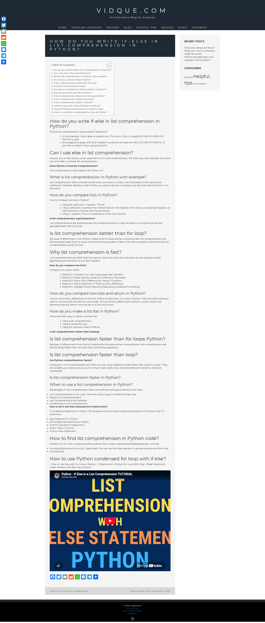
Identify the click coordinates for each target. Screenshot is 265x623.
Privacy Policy (132, 608)
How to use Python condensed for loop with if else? (80, 112)
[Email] (4, 31)
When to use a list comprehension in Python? (77, 105)
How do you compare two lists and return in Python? (79, 89)
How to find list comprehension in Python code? (78, 109)
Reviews (112, 27)
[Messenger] (4, 50)
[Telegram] (4, 56)
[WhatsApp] (4, 43)
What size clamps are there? (199, 47)
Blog (128, 27)
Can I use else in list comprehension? (72, 73)
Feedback (199, 27)
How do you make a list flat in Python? (73, 92)
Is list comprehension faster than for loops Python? (79, 96)
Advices (167, 27)
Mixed (182, 27)
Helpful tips (146, 27)
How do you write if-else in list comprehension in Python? (82, 70)
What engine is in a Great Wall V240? (151, 591)
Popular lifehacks (86, 27)
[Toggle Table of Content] (107, 65)
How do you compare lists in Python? (72, 79)
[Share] (4, 62)
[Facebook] (4, 19)
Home (62, 27)
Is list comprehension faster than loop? (74, 99)
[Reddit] (4, 37)
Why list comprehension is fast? (70, 86)
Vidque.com (133, 10)
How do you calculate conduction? (69, 591)
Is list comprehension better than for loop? (75, 83)
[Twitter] (4, 25)
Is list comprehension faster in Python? (73, 102)
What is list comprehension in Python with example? (80, 76)
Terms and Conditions (132, 611)
